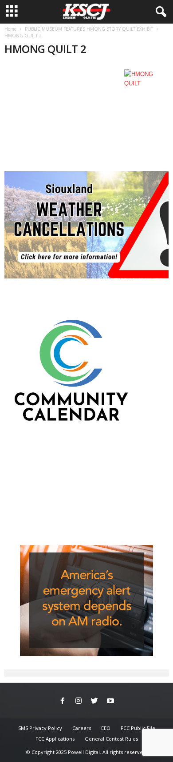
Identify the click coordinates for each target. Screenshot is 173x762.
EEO (105, 728)
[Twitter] (94, 701)
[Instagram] (78, 701)
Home (10, 29)
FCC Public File (138, 728)
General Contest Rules (111, 738)
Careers (81, 728)
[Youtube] (110, 701)
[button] (159, 12)
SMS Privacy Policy (40, 728)
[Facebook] (62, 701)
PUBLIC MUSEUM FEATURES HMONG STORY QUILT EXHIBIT (89, 29)
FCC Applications (55, 738)
